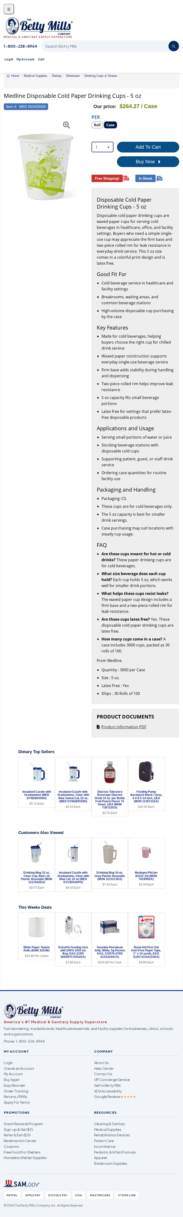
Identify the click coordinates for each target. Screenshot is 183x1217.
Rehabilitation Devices (112, 1135)
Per (96, 117)
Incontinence (105, 1146)
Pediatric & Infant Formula (115, 1152)
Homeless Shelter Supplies (25, 1157)
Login (8, 1062)
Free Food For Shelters (22, 1152)
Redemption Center (20, 1140)
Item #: (11, 107)
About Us (101, 1062)
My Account (25, 59)
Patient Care (104, 1140)
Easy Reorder (14, 1085)
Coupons (11, 1146)
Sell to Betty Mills (107, 1085)
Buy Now (146, 161)
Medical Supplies (107, 1129)
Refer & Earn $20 (17, 1135)
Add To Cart (148, 147)
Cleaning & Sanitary (109, 1124)
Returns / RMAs (15, 1096)
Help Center (104, 1068)
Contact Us (103, 1074)
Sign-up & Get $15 (18, 1129)
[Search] (173, 46)
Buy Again (12, 1079)
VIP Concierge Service (112, 1079)
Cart (41, 59)
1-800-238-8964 (20, 46)
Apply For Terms (17, 1102)
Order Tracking (16, 1091)
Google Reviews (115, 1096)
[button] (7, 167)
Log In (9, 59)
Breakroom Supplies (110, 1163)
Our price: (105, 106)
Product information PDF (123, 726)
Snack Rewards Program (23, 1124)
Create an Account (19, 1068)
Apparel (100, 1157)
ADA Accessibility (108, 1091)
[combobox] (102, 147)
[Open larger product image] (45, 167)
